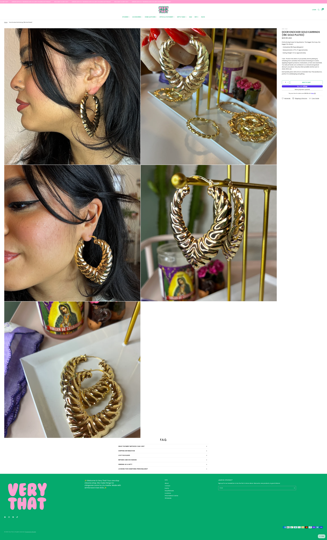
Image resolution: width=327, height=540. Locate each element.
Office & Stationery (166, 17)
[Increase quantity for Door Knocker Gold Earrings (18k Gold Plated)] (288, 82)
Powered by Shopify (30, 532)
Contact (167, 486)
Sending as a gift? (125, 464)
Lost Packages (124, 455)
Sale (190, 17)
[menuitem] (126, 17)
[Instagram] (10, 517)
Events (167, 488)
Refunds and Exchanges (127, 460)
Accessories (136, 17)
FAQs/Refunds (169, 491)
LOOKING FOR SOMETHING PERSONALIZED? (133, 469)
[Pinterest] (14, 517)
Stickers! (125, 17)
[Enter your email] (294, 488)
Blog (203, 17)
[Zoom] (136, 31)
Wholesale (168, 498)
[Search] (318, 9)
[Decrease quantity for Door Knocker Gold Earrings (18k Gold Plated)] (283, 82)
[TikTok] (18, 517)
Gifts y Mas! (181, 17)
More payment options (302, 89)
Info (196, 17)
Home (5, 22)
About (167, 483)
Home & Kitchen (150, 17)
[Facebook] (6, 517)
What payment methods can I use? (131, 446)
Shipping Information (126, 451)
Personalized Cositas (171, 495)
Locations (168, 493)
